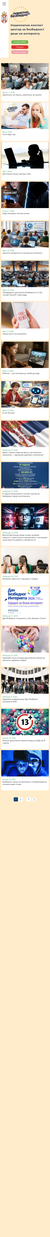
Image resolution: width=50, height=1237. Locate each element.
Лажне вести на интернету (14, 334)
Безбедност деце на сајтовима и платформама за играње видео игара (24, 783)
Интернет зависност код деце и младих (20, 579)
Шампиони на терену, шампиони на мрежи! (22, 95)
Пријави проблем (20, 47)
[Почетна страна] (4, 17)
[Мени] (4, 4)
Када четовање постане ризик (15, 213)
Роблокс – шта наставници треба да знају (20, 373)
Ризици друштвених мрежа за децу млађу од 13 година (23, 741)
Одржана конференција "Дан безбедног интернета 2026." (20, 700)
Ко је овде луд (8, 134)
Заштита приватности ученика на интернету (22, 253)
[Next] (33, 799)
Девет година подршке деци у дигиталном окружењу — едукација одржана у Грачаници (22, 453)
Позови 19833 (20, 42)
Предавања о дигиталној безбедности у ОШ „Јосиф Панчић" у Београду (22, 293)
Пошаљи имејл (20, 52)
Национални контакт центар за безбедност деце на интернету (27, 29)
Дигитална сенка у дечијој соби (16, 174)
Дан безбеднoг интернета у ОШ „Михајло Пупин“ (24, 618)
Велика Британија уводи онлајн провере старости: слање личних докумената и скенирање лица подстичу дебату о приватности (24, 537)
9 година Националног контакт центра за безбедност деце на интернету (20, 495)
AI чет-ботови (8, 413)
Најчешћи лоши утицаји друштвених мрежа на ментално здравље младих (23, 659)
